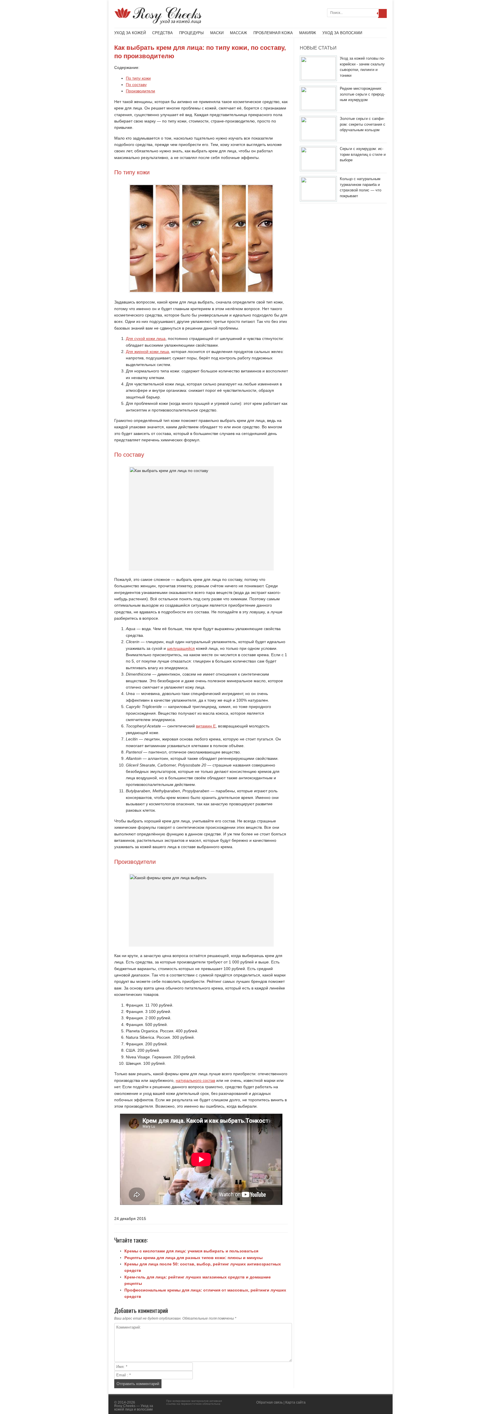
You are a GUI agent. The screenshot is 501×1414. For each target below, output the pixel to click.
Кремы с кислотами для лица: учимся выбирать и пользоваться (191, 1251)
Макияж (307, 33)
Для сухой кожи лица (146, 338)
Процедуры (191, 33)
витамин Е (206, 726)
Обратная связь (269, 1402)
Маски (217, 33)
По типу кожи (138, 78)
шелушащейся (181, 648)
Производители (140, 91)
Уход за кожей (130, 33)
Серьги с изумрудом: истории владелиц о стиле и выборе (363, 154)
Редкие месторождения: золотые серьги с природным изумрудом (362, 94)
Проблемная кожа (273, 33)
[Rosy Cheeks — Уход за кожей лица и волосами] (158, 23)
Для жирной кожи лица (147, 351)
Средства (162, 33)
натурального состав (195, 1080)
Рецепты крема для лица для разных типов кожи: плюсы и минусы (193, 1257)
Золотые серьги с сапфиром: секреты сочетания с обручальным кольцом (362, 124)
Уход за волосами (342, 33)
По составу (136, 84)
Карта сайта (295, 1402)
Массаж (238, 33)
